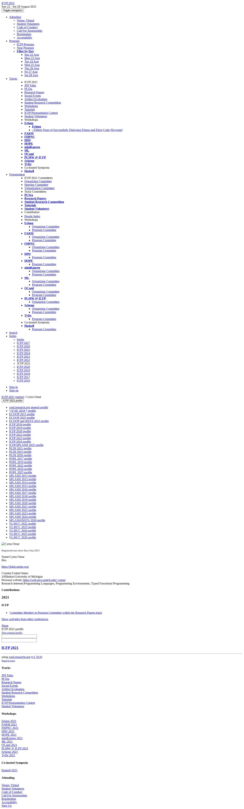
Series (20, 339)
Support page (8, 660)
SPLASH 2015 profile (22, 486)
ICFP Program (25, 44)
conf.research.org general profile (28, 407)
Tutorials (29, 109)
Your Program (25, 47)
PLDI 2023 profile (20, 451)
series (19, 397)
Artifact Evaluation (35, 99)
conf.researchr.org (19, 657)
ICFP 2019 (23, 370)
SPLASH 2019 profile (22, 499)
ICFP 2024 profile (20, 441)
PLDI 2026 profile (20, 455)
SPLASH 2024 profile (22, 516)
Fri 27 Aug (31, 71)
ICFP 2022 (23, 360)
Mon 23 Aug (32, 58)
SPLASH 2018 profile (22, 496)
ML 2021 (7, 741)
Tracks (13, 78)
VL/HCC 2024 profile (22, 530)
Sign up (13, 390)
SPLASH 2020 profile (22, 503)
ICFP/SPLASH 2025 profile (26, 445)
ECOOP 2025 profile (22, 417)
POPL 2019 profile (20, 462)
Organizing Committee (38, 181)
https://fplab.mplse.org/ (15, 566)
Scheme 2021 (10, 751)
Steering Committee (36, 184)
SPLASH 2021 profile (22, 506)
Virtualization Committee (39, 188)
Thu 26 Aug (31, 68)
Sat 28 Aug (31, 75)
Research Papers (34, 92)
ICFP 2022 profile (20, 434)
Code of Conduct (27, 27)
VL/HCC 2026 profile (22, 537)
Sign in (13, 387)
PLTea (28, 89)
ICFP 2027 (23, 343)
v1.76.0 (36, 657)
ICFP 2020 (23, 366)
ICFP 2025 (23, 349)
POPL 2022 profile (20, 465)
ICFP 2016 (23, 380)
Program (14, 41)
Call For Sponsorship (29, 30)
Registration (24, 34)
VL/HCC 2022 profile (22, 523)
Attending (15, 17)
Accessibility (24, 37)
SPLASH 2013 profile (22, 479)
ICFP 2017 (23, 377)
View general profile (12, 632)
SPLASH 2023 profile (22, 513)
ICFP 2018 (23, 373)
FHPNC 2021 (10, 728)
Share (5, 625)
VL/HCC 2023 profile (22, 527)
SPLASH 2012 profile (22, 475)
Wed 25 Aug (32, 65)
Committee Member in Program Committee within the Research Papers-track (56, 612)
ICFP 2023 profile (20, 438)
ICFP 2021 (8, 397)
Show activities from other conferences (25, 619)
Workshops (31, 106)
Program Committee (44, 230)
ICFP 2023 (23, 356)
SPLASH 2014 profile (22, 482)
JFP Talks (30, 85)
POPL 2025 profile (20, 472)
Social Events (32, 95)
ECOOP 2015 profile (22, 414)
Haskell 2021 (10, 770)
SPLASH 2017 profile (22, 493)
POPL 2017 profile (20, 458)
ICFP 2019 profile (20, 428)
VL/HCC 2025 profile (22, 534)
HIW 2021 (8, 731)
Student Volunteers (28, 23)
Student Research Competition (42, 102)
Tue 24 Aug (31, 61)
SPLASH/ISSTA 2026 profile (27, 520)
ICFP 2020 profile (20, 431)
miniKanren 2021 (12, 738)
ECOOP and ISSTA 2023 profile (29, 421)
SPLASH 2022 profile (22, 510)
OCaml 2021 (9, 745)
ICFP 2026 (23, 346)
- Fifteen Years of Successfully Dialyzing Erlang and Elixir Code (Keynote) (77, 130)
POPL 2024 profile (20, 469)
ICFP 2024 (23, 353)
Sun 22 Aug (31, 54)
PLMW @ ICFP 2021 (15, 748)
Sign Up (7, 805)
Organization (17, 174)
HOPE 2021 (9, 734)
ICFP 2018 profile (20, 424)
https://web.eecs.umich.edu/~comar (44, 580)
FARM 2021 (9, 724)
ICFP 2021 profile (12, 400)
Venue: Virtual (25, 20)
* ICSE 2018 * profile (22, 410)
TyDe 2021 (8, 755)
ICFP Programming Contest (41, 112)
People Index (32, 216)
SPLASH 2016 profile (22, 489)
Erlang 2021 (9, 721)
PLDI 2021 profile (20, 448)
